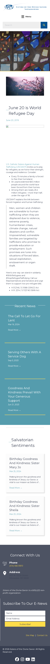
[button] (25, 624)
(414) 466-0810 (16, 566)
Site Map (30, 635)
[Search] (44, 25)
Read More (14, 330)
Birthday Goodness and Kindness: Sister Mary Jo (24, 463)
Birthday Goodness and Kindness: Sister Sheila (24, 506)
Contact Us (42, 635)
